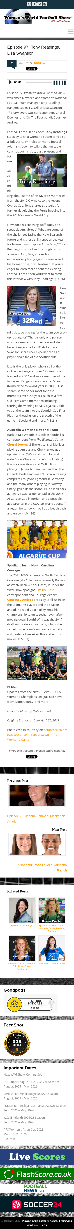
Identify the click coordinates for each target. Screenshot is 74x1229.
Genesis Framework (61, 1221)
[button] (37, 32)
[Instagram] (45, 4)
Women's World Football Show (37, 16)
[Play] (10, 82)
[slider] (60, 82)
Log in (44, 1225)
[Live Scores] (37, 1157)
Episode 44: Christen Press (52, 963)
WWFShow (39, 63)
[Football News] (37, 1188)
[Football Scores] (37, 1174)
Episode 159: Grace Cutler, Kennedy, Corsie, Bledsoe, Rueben (52, 928)
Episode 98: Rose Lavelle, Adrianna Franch (41, 867)
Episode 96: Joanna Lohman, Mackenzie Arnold (36, 818)
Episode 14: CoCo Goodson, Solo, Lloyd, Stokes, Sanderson (22, 966)
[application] (37, 81)
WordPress (32, 1225)
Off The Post (45, 590)
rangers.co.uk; (41, 734)
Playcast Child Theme (34, 1221)
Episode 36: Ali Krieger (22, 925)
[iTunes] (29, 4)
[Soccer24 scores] (37, 1204)
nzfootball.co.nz (55, 730)
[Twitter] (39, 4)
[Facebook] (34, 4)
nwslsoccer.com (18, 734)
